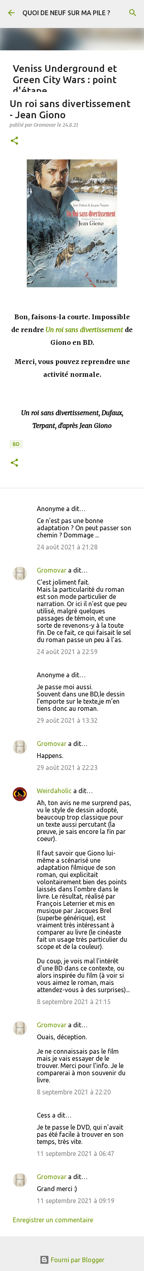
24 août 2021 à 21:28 (67, 547)
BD (16, 444)
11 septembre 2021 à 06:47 (75, 1153)
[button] (14, 141)
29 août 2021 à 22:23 (67, 767)
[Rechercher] (133, 12)
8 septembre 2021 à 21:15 (74, 1001)
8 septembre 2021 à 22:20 (74, 1092)
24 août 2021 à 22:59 (67, 651)
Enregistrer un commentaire (53, 1219)
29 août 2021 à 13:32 (67, 720)
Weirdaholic (54, 790)
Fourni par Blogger (76, 1259)
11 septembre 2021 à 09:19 (75, 1200)
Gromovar (51, 570)
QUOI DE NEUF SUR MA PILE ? (66, 12)
